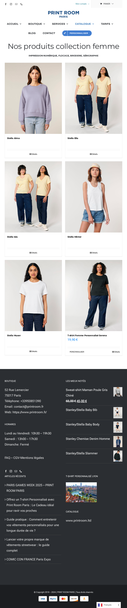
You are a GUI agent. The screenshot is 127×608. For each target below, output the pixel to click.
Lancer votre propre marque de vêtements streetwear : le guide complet (28, 545)
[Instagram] (11, 471)
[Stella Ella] (93, 98)
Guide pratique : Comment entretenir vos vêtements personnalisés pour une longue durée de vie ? (33, 525)
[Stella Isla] (33, 197)
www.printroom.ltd (78, 520)
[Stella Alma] (33, 98)
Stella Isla (12, 236)
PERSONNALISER (77, 352)
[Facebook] (6, 471)
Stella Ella (73, 138)
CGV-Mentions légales (28, 458)
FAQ (7, 458)
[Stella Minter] (93, 197)
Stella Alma (13, 138)
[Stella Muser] (33, 295)
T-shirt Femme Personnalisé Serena (87, 335)
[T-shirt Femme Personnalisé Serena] (93, 295)
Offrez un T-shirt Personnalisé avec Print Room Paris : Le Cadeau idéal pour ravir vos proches (30, 505)
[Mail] (16, 471)
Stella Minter (74, 236)
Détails (34, 154)
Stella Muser (14, 335)
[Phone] (21, 471)
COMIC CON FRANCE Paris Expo (29, 559)
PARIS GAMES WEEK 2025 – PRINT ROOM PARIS (30, 488)
